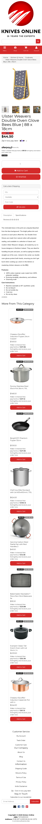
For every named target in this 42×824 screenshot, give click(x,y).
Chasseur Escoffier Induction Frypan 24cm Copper (19, 336)
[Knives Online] (21, 18)
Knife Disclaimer (21, 786)
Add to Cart (22, 170)
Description (7, 215)
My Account (21, 736)
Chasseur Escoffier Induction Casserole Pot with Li (20, 700)
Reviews (6, 220)
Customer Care (21, 745)
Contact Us (21, 761)
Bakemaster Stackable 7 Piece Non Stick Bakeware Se (21, 596)
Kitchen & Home (17, 58)
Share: (4, 133)
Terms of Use (21, 777)
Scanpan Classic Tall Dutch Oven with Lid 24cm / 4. (18, 648)
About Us (21, 752)
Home (5, 58)
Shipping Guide (21, 769)
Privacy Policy (21, 782)
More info (15, 147)
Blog (21, 757)
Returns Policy (21, 773)
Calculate (21, 207)
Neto (28, 821)
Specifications (21, 215)
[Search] (38, 41)
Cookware (29, 58)
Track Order (21, 740)
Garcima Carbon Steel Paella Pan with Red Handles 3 (19, 544)
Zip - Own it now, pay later (21, 791)
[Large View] (5, 109)
